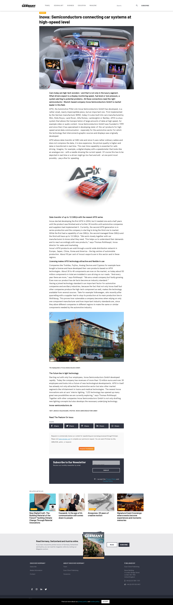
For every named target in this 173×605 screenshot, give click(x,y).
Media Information (36, 570)
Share (56, 426)
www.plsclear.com (64, 439)
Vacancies (66, 574)
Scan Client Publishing (70, 570)
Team (65, 567)
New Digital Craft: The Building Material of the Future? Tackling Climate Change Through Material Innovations (40, 518)
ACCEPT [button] (105, 601)
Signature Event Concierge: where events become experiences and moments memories (129, 516)
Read (112, 545)
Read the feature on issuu (61, 417)
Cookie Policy (108, 481)
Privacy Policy (111, 479)
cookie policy (94, 601)
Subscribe (145, 5)
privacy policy (82, 601)
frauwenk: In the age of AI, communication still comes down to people (71, 515)
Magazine (93, 5)
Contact (32, 574)
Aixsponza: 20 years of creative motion (98, 514)
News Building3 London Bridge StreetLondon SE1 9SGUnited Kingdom (132, 573)
